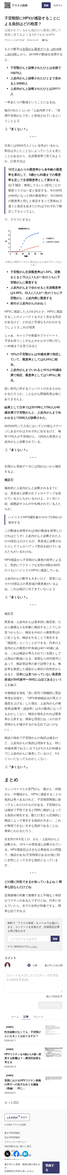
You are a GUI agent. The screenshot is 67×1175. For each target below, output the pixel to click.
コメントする (50, 1005)
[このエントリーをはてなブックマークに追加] (25, 1154)
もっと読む (11, 1102)
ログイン (58, 5)
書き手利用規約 (12, 1132)
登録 (46, 5)
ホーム (15, 1016)
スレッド (38, 1016)
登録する (49, 1167)
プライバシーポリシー (15, 1141)
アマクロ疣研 (20, 5)
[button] (7, 965)
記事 (26, 1016)
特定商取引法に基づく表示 (17, 1146)
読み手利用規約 (12, 1137)
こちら (33, 946)
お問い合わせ (11, 1150)
